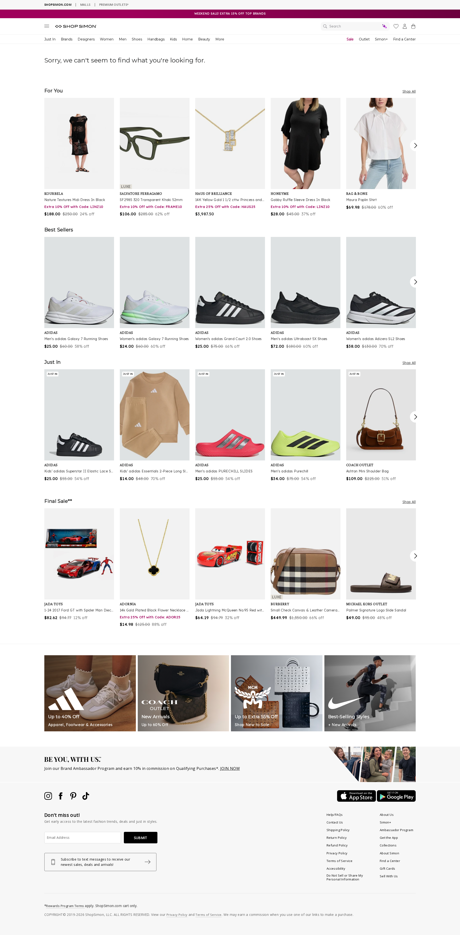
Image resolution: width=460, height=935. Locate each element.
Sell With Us (389, 876)
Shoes (137, 39)
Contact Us (335, 822)
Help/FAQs (335, 814)
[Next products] (415, 145)
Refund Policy (337, 845)
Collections (388, 845)
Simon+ (381, 39)
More (219, 39)
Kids (173, 39)
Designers (86, 39)
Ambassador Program (396, 830)
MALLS (85, 4)
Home (187, 39)
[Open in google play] (396, 800)
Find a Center (404, 39)
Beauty (204, 39)
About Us (387, 814)
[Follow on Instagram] (48, 798)
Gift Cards (387, 868)
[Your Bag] (413, 27)
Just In (50, 39)
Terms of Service (339, 861)
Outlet (364, 39)
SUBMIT (140, 837)
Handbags (156, 39)
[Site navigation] (46, 27)
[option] (79, 157)
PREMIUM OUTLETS (113, 4)
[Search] (355, 26)
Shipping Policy (338, 830)
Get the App (389, 837)
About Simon (389, 853)
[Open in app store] (357, 800)
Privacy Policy (337, 853)
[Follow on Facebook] (61, 798)
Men (122, 39)
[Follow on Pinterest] (73, 798)
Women (107, 39)
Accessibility (336, 868)
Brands (66, 39)
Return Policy (337, 837)
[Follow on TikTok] (86, 798)
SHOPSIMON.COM (57, 4)
